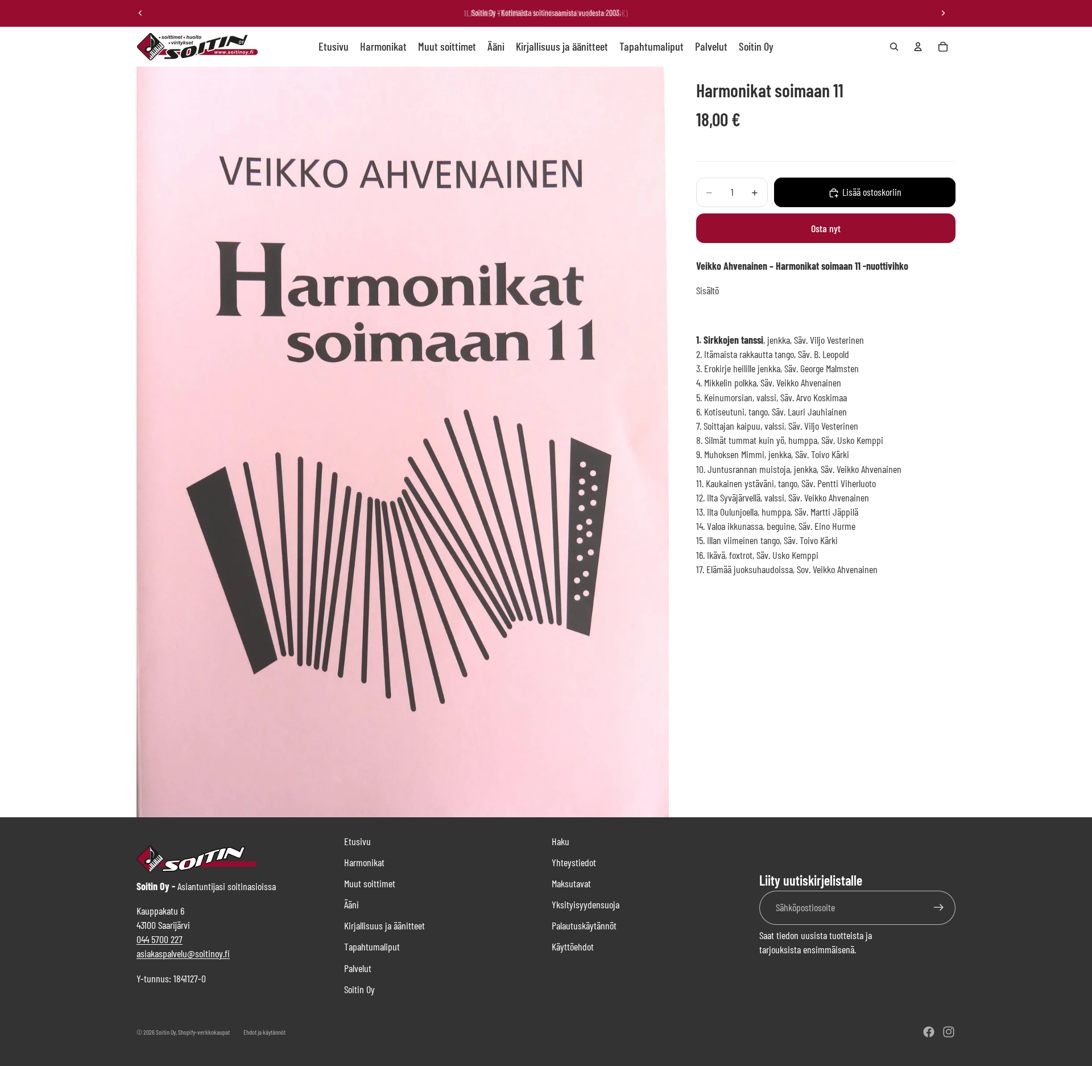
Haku (560, 841)
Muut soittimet (369, 883)
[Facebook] (929, 1032)
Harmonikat (364, 862)
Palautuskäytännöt (584, 925)
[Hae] (894, 46)
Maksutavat (571, 883)
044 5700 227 (159, 939)
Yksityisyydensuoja (585, 904)
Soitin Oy (359, 989)
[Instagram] (949, 1032)
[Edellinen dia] (140, 13)
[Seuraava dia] (943, 13)
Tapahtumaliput (372, 946)
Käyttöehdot (573, 946)
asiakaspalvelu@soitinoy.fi (183, 953)
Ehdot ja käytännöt (264, 1032)
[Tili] (917, 46)
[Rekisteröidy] (938, 907)
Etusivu (357, 841)
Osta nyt (826, 228)
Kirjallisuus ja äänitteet (384, 925)
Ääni (351, 904)
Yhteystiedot (574, 862)
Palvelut (357, 968)
